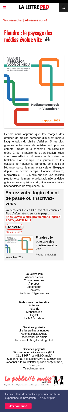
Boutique (34, 365)
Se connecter (12, 20)
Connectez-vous (34, 280)
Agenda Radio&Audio (34, 333)
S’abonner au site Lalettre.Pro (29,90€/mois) (34, 358)
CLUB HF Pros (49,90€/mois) (34, 355)
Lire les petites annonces (34, 330)
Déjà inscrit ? (14, 232)
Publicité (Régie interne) (34, 293)
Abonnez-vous (34, 277)
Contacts (34, 290)
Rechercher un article (34, 336)
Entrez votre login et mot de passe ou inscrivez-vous (32, 198)
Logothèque (34, 286)
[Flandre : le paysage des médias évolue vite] (34, 57)
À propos (34, 283)
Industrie (34, 308)
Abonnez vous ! (36, 20)
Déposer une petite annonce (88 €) (34, 352)
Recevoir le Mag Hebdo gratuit (34, 340)
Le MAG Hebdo (34, 318)
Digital (34, 315)
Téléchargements (34, 368)
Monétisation (34, 311)
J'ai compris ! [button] (18, 406)
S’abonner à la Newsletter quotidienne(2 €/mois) (34, 362)
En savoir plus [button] (46, 397)
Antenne (34, 305)
